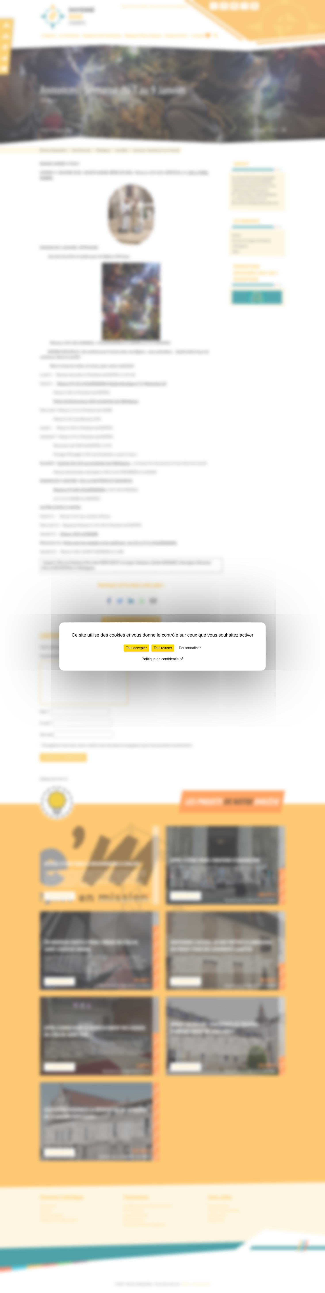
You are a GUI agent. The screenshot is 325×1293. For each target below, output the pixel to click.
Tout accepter (136, 648)
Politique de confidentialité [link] (162, 659)
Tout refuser (163, 648)
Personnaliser (190, 648)
